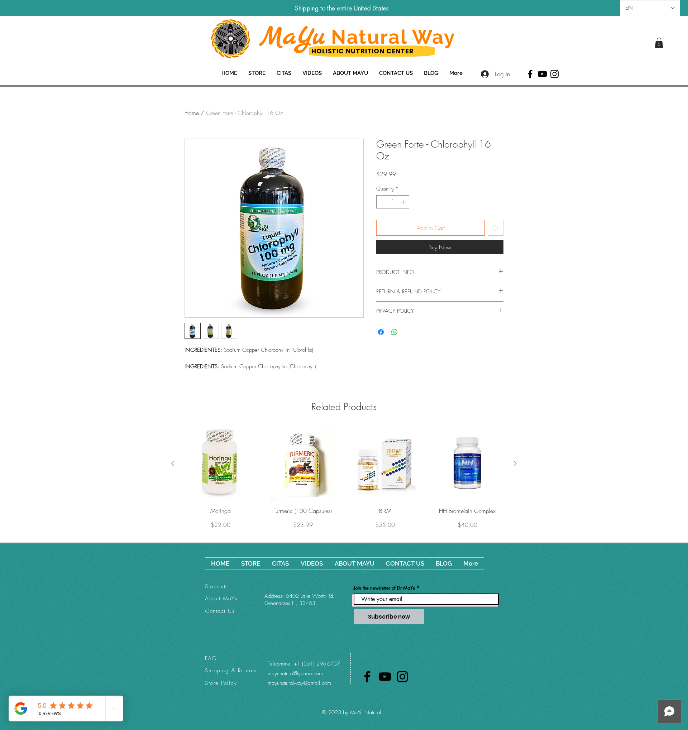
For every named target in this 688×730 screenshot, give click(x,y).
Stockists (216, 586)
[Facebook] (530, 74)
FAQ (211, 658)
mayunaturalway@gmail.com (299, 683)
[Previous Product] (172, 463)
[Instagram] (554, 74)
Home (192, 113)
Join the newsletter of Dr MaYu (384, 588)
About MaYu (221, 598)
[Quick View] (220, 463)
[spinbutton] (392, 202)
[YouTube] (542, 74)
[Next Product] (515, 463)
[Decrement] (381, 202)
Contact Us (220, 611)
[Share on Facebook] (381, 332)
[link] (659, 43)
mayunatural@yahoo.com (295, 673)
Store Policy (221, 683)
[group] (344, 481)
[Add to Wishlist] (495, 228)
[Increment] (403, 202)
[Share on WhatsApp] (394, 332)
